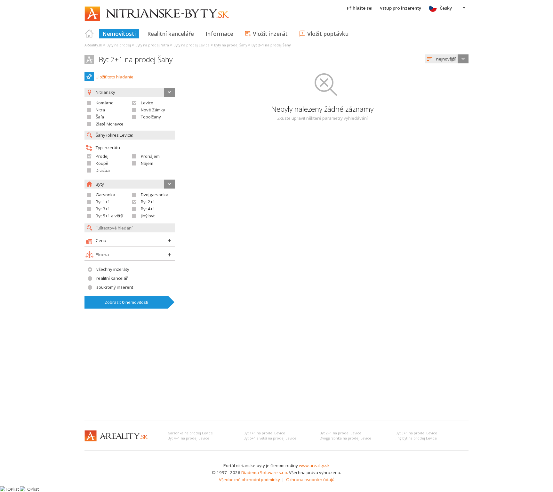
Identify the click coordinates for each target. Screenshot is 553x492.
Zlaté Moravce (110, 124)
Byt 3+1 (103, 209)
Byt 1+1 (103, 202)
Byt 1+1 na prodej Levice (264, 433)
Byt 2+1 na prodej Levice (340, 433)
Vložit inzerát (270, 33)
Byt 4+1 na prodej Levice (188, 438)
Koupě (102, 163)
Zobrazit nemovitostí (126, 302)
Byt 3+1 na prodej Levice (416, 433)
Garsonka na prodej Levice (190, 433)
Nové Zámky (153, 110)
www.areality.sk (314, 465)
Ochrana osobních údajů (310, 479)
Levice (147, 103)
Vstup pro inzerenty (400, 8)
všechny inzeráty (112, 269)
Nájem (147, 163)
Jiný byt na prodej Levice (416, 438)
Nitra (100, 110)
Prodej (102, 156)
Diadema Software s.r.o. (264, 472)
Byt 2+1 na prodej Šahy (135, 59)
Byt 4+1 (148, 209)
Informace (219, 33)
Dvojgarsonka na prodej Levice (345, 438)
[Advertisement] (276, 368)
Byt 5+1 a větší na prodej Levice (270, 438)
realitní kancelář (112, 278)
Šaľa (100, 117)
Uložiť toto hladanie (114, 77)
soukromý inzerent (114, 287)
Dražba (103, 170)
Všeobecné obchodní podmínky (249, 479)
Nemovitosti (119, 33)
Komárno (105, 103)
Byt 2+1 (148, 202)
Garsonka (105, 195)
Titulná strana (89, 33)
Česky (446, 8)
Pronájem (150, 156)
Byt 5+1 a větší (109, 216)
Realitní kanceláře (170, 33)
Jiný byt (148, 216)
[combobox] (447, 58)
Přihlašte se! (360, 8)
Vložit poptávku (328, 33)
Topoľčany (151, 117)
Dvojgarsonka (154, 195)
